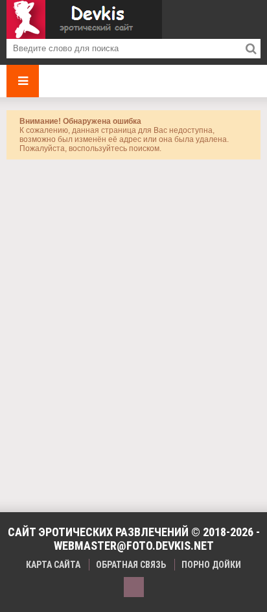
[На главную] (84, 19)
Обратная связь (131, 564)
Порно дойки (211, 564)
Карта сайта (53, 564)
